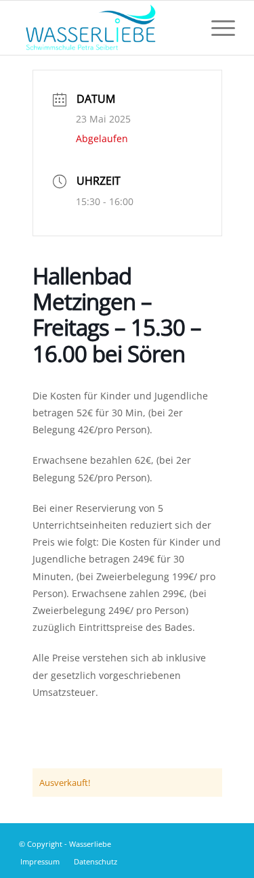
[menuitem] (216, 28)
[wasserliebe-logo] (105, 28)
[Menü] (216, 28)
